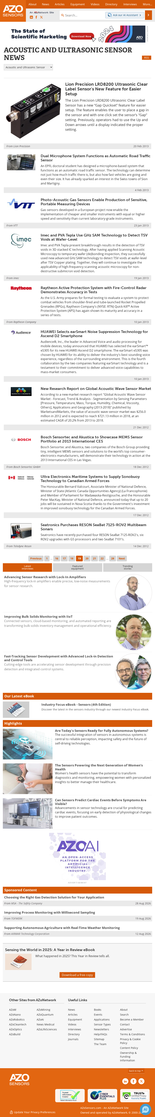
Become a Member (132, 1019)
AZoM (12, 1009)
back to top (135, 1070)
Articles (73, 1014)
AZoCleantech (17, 1024)
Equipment (75, 1019)
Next (122, 558)
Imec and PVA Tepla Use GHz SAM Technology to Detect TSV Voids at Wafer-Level (94, 237)
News (71, 1009)
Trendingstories (128, 567)
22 (102, 558)
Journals (73, 1039)
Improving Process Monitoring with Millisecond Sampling (49, 912)
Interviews (74, 1029)
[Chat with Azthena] (145, 1109)
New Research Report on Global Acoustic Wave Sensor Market (96, 388)
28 (112, 558)
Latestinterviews (27, 567)
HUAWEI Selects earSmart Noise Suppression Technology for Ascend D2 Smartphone (94, 333)
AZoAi (40, 1019)
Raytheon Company (24, 322)
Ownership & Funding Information (128, 1056)
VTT (15, 225)
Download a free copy (77, 975)
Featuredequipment (77, 567)
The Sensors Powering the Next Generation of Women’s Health (99, 767)
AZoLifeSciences (47, 1029)
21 (94, 558)
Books (97, 1009)
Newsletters (101, 1029)
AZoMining (43, 1009)
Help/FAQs (100, 1034)
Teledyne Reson (22, 546)
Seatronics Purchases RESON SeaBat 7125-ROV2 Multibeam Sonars (93, 527)
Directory (74, 1034)
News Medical (45, 1024)
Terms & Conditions (132, 1034)
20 (86, 558)
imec (16, 278)
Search (124, 1014)
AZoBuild (14, 1034)
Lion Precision (21, 146)
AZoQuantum (45, 1014)
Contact (125, 1024)
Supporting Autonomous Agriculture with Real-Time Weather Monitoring (62, 928)
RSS (146, 57)
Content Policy (129, 1048)
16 (56, 558)
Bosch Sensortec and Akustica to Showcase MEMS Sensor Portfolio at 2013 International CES (92, 439)
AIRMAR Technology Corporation (30, 934)
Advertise (126, 1029)
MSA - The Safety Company (26, 903)
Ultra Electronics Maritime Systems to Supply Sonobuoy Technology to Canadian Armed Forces (90, 478)
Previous (36, 558)
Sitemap (99, 1039)
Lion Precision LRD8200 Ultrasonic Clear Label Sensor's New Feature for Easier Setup (106, 89)
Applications (102, 1019)
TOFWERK (16, 918)
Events (98, 1014)
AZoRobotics (17, 1019)
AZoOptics (15, 1029)
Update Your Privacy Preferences (34, 1112)
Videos (72, 1024)
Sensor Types (102, 1024)
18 (71, 558)
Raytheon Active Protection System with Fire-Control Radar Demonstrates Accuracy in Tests (93, 289)
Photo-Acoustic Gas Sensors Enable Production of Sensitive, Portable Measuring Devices (94, 202)
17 (64, 558)
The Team (100, 1044)
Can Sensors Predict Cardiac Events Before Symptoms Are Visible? (100, 802)
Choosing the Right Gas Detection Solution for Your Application (54, 897)
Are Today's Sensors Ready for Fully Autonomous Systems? (101, 730)
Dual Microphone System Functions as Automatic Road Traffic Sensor (95, 158)
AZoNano (15, 1014)
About (124, 1009)
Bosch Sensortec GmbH (26, 467)
